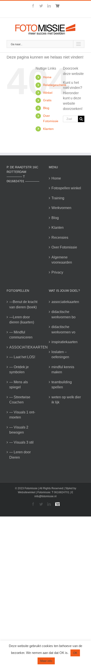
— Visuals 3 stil (21, 442)
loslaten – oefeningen (60, 354)
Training (57, 198)
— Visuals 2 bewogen (18, 429)
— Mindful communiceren (20, 334)
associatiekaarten (65, 302)
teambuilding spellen (61, 384)
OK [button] (75, 653)
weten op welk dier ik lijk (66, 399)
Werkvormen (61, 208)
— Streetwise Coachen (19, 399)
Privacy (57, 272)
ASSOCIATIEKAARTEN (24, 347)
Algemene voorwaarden (61, 259)
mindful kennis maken (62, 369)
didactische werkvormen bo (63, 314)
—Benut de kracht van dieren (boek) (23, 304)
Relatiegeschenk (54, 85)
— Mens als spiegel (18, 384)
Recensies (59, 237)
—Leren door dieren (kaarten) (21, 319)
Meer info (46, 661)
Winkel (47, 92)
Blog (46, 108)
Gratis (47, 100)
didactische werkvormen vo (63, 329)
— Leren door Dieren (20, 454)
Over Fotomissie (64, 247)
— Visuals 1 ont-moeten (22, 414)
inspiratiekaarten (64, 342)
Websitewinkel (26, 492)
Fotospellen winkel (66, 188)
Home (47, 77)
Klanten (48, 129)
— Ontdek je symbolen (19, 369)
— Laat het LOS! (22, 357)
